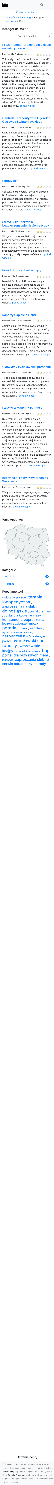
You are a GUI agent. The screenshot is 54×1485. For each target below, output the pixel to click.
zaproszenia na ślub (19, 606)
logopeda (8, 659)
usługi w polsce (14, 597)
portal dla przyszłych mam (25, 655)
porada (9, 627)
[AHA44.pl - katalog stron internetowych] (5, 5)
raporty (10, 645)
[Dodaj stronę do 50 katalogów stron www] (27, 11)
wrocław (36, 628)
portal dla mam (40, 611)
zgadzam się (8, 1471)
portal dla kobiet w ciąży (23, 615)
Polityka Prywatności (17, 1475)
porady (40, 664)
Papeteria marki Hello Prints (22, 408)
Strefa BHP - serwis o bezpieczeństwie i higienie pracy (25, 223)
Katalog (26, 17)
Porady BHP (10, 181)
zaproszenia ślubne (32, 659)
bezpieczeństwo (17, 636)
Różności (11, 21)
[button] (42, 5)
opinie (23, 628)
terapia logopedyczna (22, 599)
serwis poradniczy (17, 664)
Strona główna (10, 17)
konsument (12, 619)
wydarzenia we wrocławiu (17, 632)
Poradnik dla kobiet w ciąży (21, 270)
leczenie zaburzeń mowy (20, 623)
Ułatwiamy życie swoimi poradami (26, 367)
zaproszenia (34, 620)
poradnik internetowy (28, 651)
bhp (46, 650)
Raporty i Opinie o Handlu (20, 315)
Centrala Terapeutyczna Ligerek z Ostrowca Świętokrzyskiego (26, 119)
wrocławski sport (31, 640)
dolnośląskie (15, 611)
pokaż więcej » (28, 105)
